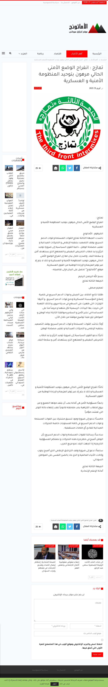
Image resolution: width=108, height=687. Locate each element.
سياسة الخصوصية (51, 3)
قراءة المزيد (44, 684)
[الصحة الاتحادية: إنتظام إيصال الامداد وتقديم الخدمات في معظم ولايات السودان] (44, 552)
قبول (55, 684)
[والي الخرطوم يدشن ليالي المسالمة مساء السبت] (9, 305)
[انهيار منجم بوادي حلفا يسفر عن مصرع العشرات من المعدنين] (20, 223)
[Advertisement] (36, 28)
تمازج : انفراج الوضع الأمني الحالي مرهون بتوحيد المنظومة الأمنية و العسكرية (73, 520)
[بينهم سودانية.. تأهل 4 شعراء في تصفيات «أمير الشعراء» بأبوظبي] (9, 365)
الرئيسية (97, 54)
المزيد (24, 54)
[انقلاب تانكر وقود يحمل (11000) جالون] (9, 168)
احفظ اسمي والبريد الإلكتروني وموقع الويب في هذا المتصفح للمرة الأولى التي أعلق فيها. (70, 646)
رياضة (40, 54)
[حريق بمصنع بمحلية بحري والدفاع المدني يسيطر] (20, 168)
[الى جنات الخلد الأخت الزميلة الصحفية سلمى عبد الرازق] (92, 552)
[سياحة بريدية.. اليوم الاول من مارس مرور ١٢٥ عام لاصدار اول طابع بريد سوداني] (20, 335)
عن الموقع (76, 3)
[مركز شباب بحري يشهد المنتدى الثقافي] (9, 335)
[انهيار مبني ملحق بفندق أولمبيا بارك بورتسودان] (9, 223)
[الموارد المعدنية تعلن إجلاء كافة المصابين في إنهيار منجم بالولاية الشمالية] (9, 195)
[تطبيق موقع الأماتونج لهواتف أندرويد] (14, 278)
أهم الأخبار (76, 54)
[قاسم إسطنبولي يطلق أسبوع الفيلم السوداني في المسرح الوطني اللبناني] (20, 365)
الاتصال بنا (65, 3)
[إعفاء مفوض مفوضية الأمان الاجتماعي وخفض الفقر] (68, 552)
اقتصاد (57, 54)
